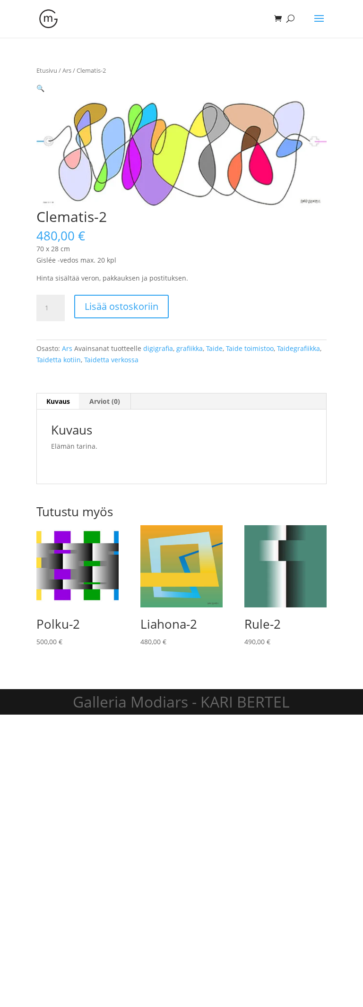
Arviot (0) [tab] (104, 401)
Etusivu (46, 70)
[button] (40, 88)
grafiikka (189, 348)
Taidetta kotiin (58, 359)
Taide (214, 348)
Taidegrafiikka (298, 348)
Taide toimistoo (250, 348)
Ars (66, 70)
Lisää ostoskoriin (121, 306)
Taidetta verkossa (111, 359)
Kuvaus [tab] (58, 401)
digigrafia (158, 348)
